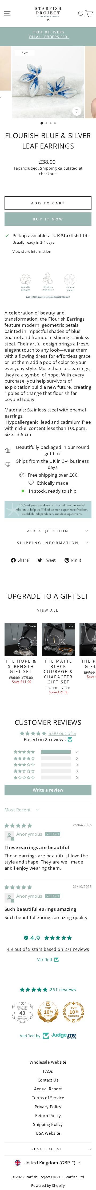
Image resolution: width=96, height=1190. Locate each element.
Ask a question (48, 530)
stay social (47, 1148)
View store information (32, 251)
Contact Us (48, 1080)
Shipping (48, 168)
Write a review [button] (48, 790)
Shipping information (48, 542)
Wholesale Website (48, 1062)
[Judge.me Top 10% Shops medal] (48, 1012)
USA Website (48, 1133)
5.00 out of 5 (62, 733)
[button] (25, 752)
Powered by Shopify (48, 1185)
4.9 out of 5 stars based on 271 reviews (48, 949)
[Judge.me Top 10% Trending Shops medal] (73, 1012)
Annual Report (48, 1088)
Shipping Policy (48, 1124)
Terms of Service (48, 1097)
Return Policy (48, 1115)
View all (48, 610)
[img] (18, 825)
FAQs (48, 1071)
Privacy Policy (48, 1106)
